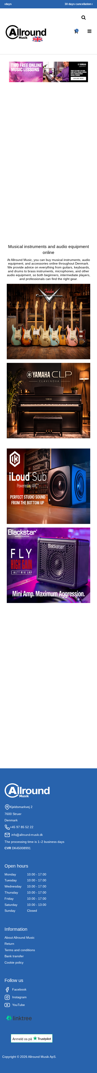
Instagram (19, 997)
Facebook (19, 989)
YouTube (18, 1005)
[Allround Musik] (26, 32)
